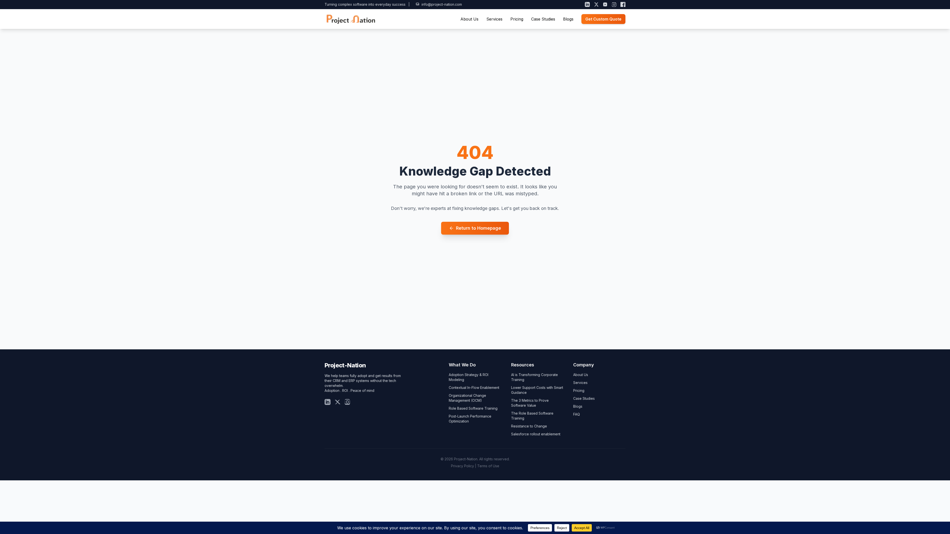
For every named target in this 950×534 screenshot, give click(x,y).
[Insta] (347, 402)
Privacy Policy (462, 466)
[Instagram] (614, 4)
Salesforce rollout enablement (535, 434)
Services (494, 19)
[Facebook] (622, 4)
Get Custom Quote (603, 19)
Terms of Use (488, 466)
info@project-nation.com (442, 4)
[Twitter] (337, 402)
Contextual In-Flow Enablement (474, 387)
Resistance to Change (529, 426)
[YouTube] (605, 4)
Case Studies (543, 19)
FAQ (576, 414)
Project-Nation (345, 365)
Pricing (516, 19)
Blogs (568, 19)
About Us (469, 19)
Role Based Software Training (473, 408)
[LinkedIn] (587, 4)
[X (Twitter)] (596, 4)
